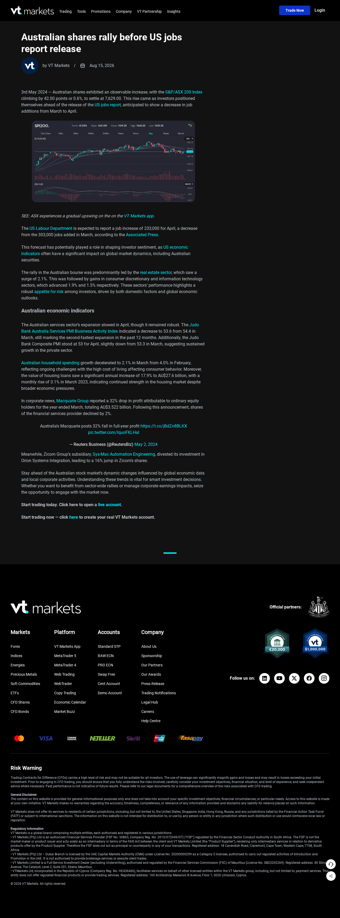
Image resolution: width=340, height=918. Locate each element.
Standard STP (109, 646)
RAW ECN (106, 656)
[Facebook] (309, 678)
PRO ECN (105, 665)
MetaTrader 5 (65, 656)
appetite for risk (48, 291)
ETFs (15, 693)
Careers (147, 711)
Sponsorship (151, 656)
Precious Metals (24, 674)
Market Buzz (64, 711)
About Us (148, 646)
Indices (16, 656)
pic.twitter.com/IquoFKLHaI (113, 432)
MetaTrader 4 (65, 665)
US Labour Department (51, 228)
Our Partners (152, 665)
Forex (15, 646)
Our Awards (151, 674)
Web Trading (64, 674)
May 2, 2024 (146, 444)
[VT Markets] (32, 10)
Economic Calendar (70, 702)
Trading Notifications (158, 693)
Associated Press (142, 234)
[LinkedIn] (264, 678)
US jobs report (107, 104)
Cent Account (109, 684)
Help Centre (150, 721)
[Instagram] (324, 678)
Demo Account (110, 693)
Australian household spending (50, 362)
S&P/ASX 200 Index (183, 92)
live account (109, 504)
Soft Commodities (25, 684)
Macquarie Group (72, 400)
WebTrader (63, 684)
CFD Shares (20, 702)
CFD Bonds (20, 711)
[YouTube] (279, 678)
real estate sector (156, 272)
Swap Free (106, 674)
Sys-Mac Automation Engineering (124, 454)
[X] (294, 678)
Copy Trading (65, 693)
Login (319, 10)
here (73, 517)
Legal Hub (149, 702)
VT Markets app (139, 215)
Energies (18, 665)
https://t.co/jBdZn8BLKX (164, 426)
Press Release (152, 684)
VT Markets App (67, 646)
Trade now (295, 10)
